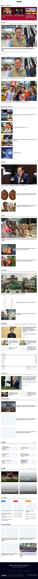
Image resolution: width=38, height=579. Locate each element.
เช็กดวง (34, 468)
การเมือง (2, 79)
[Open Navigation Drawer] (2, 1)
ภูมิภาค (2, 103)
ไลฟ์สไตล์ (30, 468)
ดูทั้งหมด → (35, 442)
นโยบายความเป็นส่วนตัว (12, 570)
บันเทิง (27, 468)
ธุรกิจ (16, 323)
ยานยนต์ (34, 323)
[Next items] (37, 13)
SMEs (19, 323)
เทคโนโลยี (30, 323)
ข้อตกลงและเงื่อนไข (19, 570)
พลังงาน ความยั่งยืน (24, 323)
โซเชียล (14, 115)
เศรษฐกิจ (14, 128)
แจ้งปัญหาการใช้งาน (26, 570)
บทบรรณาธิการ (4, 456)
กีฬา (23, 468)
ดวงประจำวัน (15, 153)
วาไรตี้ (14, 141)
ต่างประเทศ (23, 385)
